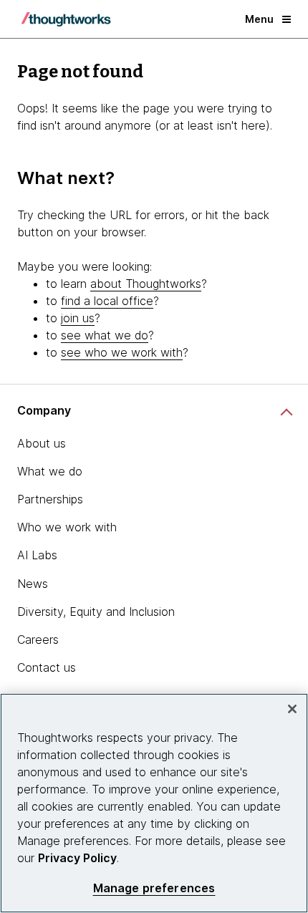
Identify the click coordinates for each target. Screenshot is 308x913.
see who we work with (122, 352)
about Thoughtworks (145, 283)
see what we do (104, 335)
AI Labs (37, 555)
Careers (38, 639)
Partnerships (50, 499)
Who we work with (67, 527)
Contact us (46, 667)
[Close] (292, 709)
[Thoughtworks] (66, 19)
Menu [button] (259, 19)
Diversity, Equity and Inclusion (96, 611)
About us (41, 443)
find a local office (107, 301)
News (32, 583)
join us (78, 318)
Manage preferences (154, 888)
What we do (49, 471)
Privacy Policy (77, 858)
